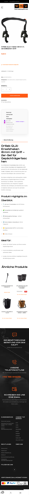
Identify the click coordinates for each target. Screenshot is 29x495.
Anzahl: (4, 85)
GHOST (17, 431)
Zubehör (3, 82)
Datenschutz (4, 448)
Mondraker (18, 429)
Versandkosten (4, 100)
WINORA (18, 433)
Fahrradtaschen (11, 80)
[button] (25, 20)
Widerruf (3, 455)
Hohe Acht (18, 438)
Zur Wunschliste (7, 102)
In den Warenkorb (15, 95)
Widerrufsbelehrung (6, 453)
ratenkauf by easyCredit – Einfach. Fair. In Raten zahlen (7, 425)
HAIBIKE (18, 436)
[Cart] (20, 493)
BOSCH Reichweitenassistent (6, 428)
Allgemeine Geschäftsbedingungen (7, 459)
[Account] (11, 493)
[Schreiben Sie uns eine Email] (14, 389)
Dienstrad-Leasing (5, 421)
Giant (17, 427)
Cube (17, 425)
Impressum (4, 450)
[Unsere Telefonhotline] (14, 362)
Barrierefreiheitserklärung (7, 457)
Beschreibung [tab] (8, 140)
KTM (17, 423)
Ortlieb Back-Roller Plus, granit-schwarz (22, 287)
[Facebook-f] (14, 469)
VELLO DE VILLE (19, 440)
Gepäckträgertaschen (21, 80)
